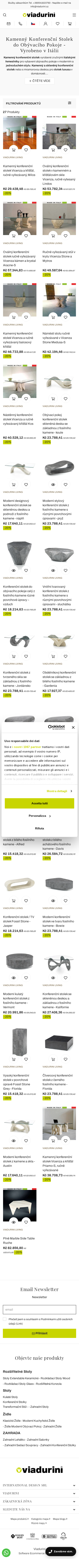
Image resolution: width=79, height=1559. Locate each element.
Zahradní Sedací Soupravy (21, 1445)
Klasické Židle (12, 1420)
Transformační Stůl (14, 1406)
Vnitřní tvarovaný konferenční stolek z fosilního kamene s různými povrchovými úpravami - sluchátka (57, 595)
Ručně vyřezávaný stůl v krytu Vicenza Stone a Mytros (59, 256)
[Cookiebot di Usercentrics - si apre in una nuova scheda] (49, 727)
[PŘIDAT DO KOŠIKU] (13, 149)
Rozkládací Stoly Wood (55, 1378)
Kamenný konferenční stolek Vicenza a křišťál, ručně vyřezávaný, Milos (19, 170)
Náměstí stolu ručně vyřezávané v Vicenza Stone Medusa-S (57, 338)
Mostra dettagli (57, 791)
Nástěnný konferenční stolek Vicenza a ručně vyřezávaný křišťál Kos (18, 419)
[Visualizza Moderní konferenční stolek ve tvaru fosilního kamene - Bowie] (53, 900)
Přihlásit (41, 1333)
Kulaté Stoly (10, 1397)
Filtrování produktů (23, 103)
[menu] (74, 15)
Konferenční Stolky (15, 1402)
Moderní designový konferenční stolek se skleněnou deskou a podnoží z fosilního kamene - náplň (17, 509)
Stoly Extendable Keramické (21, 1378)
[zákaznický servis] (20, 23)
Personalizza (37, 815)
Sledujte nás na (16, 1509)
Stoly (7, 1390)
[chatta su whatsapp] (6, 1552)
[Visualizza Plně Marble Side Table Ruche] (13, 1221)
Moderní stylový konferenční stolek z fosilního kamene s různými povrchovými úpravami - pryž (57, 509)
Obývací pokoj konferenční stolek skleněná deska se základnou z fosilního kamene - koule (57, 423)
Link (19, 1323)
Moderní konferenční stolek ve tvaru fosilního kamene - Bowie (58, 921)
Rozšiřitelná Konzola (49, 1383)
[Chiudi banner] (73, 727)
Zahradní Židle (52, 1426)
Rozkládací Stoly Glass (19, 1383)
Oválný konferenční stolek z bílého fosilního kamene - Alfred (18, 840)
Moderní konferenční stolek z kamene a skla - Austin (19, 1161)
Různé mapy (38, 1523)
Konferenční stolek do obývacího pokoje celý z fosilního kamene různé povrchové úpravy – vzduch (19, 595)
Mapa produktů (19, 1519)
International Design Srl (25, 1485)
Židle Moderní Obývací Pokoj (22, 1426)
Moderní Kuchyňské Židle (39, 1420)
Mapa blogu (59, 1519)
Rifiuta (39, 828)
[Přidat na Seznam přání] (26, 149)
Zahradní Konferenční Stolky (58, 1445)
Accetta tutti (39, 803)
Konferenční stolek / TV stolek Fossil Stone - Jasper (18, 921)
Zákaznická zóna (17, 1501)
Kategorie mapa (40, 1519)
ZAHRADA (11, 1433)
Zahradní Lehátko (14, 1439)
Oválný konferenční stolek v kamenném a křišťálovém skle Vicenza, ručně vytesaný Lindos (59, 174)
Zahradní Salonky (38, 1439)
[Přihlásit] (46, 23)
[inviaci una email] (8, 23)
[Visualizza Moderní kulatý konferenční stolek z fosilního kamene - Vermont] (13, 977)
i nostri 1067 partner (26, 747)
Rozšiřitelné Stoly (17, 1371)
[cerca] (5, 15)
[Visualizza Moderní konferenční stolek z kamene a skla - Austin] (13, 1140)
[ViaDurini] (39, 14)
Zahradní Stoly (39, 1406)
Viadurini (11, 1493)
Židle (7, 1414)
